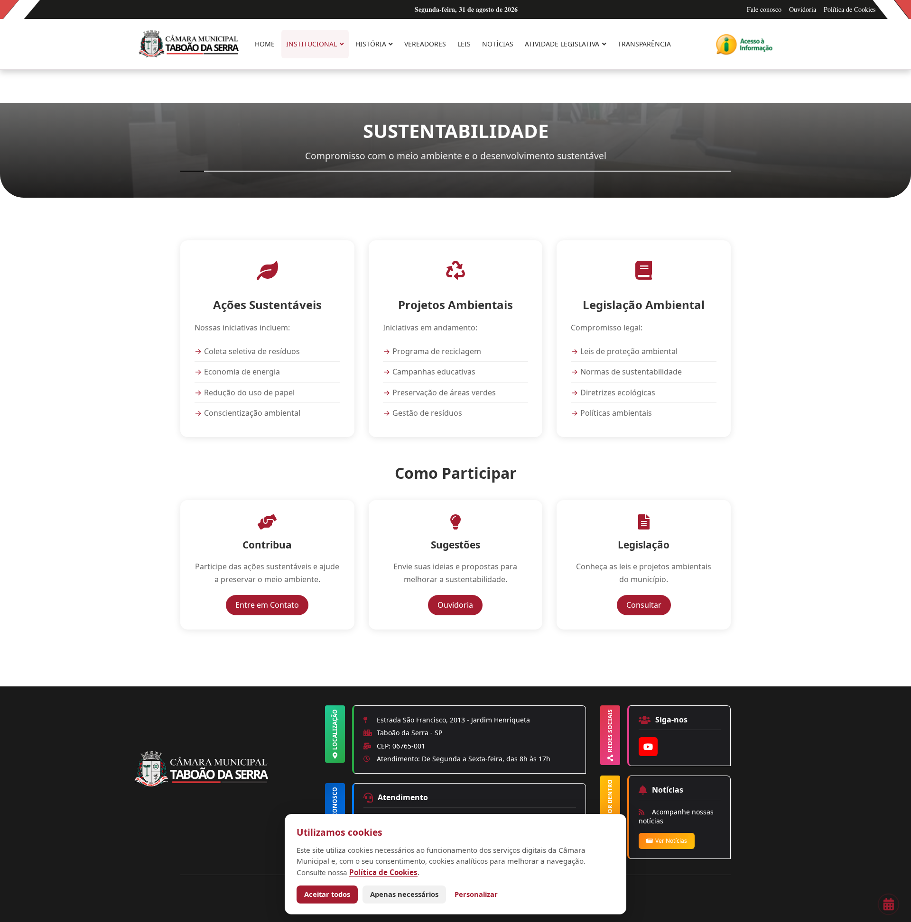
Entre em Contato (271, 604)
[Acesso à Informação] (744, 44)
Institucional (311, 43)
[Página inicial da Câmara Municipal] (228, 785)
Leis (464, 43)
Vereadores (425, 43)
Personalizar (476, 894)
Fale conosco (764, 9)
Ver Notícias (671, 841)
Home (265, 43)
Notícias (497, 43)
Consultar (648, 604)
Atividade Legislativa (562, 43)
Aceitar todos (327, 894)
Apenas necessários (404, 894)
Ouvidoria (802, 9)
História (370, 43)
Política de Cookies (849, 9)
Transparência (644, 43)
